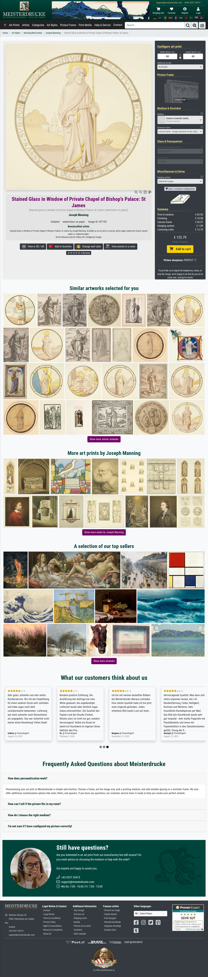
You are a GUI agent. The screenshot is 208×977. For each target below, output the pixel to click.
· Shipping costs (80, 918)
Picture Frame (68, 25)
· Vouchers (77, 929)
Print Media (85, 25)
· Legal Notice (48, 914)
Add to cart (182, 249)
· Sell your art (78, 914)
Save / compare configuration (181, 188)
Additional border (164, 63)
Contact (117, 25)
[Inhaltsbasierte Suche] (194, 25)
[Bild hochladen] (202, 25)
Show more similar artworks (104, 439)
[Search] (187, 25)
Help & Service (102, 25)
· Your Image (78, 910)
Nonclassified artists (33, 33)
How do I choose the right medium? (29, 815)
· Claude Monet (110, 914)
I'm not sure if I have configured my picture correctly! (40, 826)
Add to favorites (62, 246)
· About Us (46, 933)
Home (5, 33)
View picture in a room (122, 246)
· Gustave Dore (109, 929)
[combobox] (180, 66)
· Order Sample (79, 933)
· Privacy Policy (49, 922)
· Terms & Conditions (51, 918)
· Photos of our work (82, 926)
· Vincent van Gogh (111, 910)
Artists (25, 25)
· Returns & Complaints (52, 929)
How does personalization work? (27, 778)
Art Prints (14, 25)
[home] (5, 25)
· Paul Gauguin (109, 918)
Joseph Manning (53, 33)
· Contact (46, 910)
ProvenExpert (23, 733)
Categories (38, 25)
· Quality (76, 922)
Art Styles (52, 25)
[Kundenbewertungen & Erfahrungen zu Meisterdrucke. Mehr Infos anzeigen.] (188, 917)
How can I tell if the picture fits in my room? (34, 804)
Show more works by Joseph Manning (104, 532)
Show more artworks (104, 661)
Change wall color (90, 246)
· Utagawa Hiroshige (112, 926)
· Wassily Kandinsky (112, 922)
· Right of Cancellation (52, 926)
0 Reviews (85, 253)
